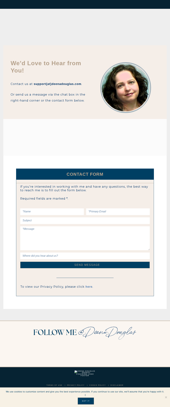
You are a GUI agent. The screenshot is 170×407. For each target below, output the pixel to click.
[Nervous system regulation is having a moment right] (126, 354)
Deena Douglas (37, 24)
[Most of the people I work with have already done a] (71, 354)
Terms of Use (54, 385)
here (88, 286)
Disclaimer (117, 385)
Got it (86, 401)
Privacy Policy (76, 385)
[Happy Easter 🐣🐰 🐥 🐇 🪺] (15, 354)
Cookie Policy (97, 385)
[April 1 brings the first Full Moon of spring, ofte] (43, 354)
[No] (166, 397)
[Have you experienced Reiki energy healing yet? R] (98, 354)
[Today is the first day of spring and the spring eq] (154, 354)
